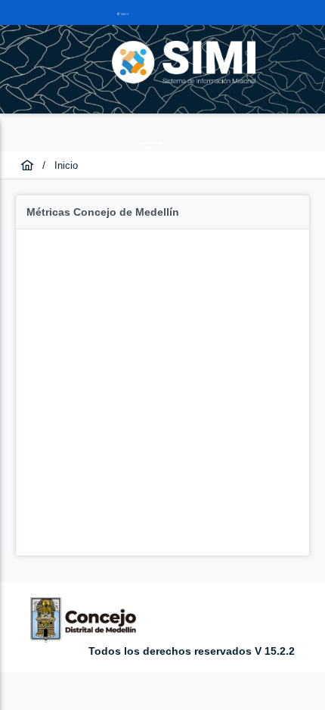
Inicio (66, 165)
